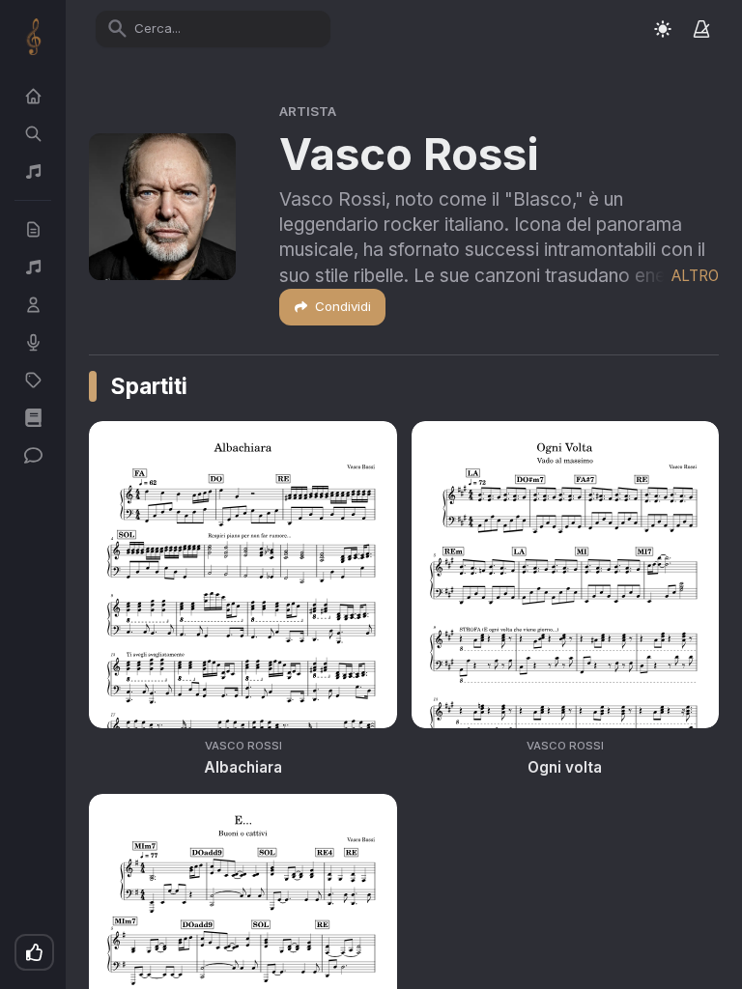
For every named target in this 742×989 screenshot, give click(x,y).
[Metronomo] (701, 29)
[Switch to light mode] (662, 28)
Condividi (343, 306)
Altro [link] (695, 276)
